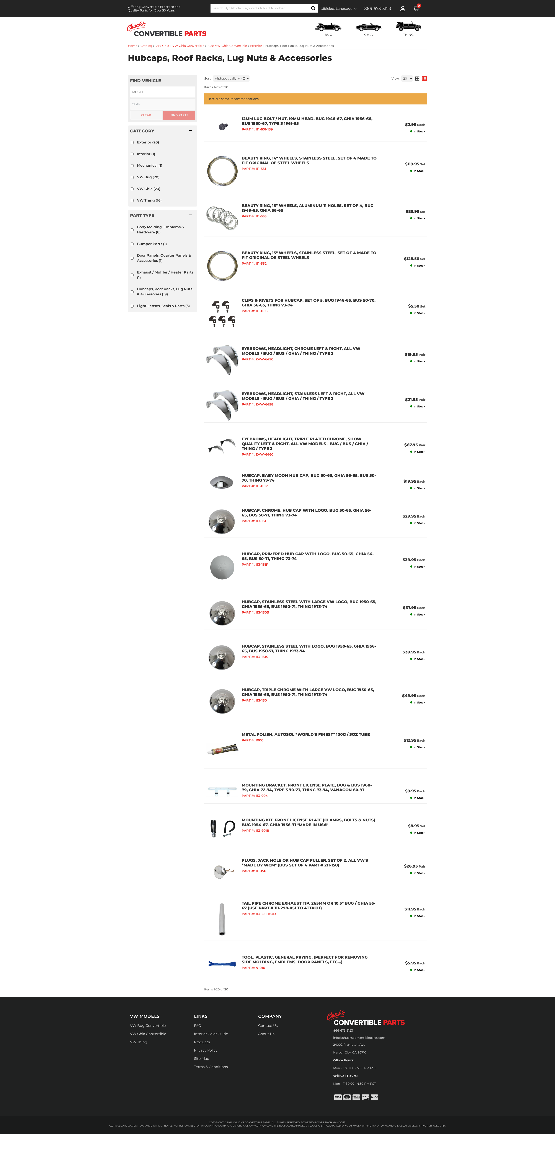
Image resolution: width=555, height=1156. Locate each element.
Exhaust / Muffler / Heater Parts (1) (165, 275)
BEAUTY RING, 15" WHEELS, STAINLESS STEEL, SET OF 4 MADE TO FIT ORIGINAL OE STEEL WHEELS (309, 255)
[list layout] (424, 78)
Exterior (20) (148, 142)
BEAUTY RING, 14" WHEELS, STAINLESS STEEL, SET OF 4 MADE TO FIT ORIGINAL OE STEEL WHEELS (309, 160)
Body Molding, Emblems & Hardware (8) (160, 229)
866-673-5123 (343, 1030)
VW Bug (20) (148, 177)
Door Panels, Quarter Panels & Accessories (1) (164, 258)
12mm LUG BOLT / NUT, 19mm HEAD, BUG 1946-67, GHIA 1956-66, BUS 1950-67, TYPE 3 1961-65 (307, 121)
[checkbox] (132, 142)
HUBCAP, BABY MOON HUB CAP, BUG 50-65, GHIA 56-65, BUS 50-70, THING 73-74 (309, 478)
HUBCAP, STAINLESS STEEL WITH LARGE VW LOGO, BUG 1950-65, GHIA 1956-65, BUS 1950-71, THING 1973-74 (309, 604)
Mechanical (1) (149, 165)
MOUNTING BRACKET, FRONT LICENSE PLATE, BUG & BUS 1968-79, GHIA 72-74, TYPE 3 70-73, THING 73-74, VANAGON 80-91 (307, 787)
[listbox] (162, 92)
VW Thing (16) (149, 200)
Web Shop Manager (332, 1122)
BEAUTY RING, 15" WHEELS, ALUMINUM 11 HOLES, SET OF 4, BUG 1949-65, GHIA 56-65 (308, 208)
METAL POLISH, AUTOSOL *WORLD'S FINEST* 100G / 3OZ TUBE (306, 734)
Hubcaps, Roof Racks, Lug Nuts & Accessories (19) (164, 291)
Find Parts (179, 115)
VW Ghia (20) (148, 189)
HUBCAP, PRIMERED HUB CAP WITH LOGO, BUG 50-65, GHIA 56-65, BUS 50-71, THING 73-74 (308, 556)
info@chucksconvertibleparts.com (359, 1037)
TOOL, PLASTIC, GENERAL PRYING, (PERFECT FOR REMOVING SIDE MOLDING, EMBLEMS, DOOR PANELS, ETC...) (305, 959)
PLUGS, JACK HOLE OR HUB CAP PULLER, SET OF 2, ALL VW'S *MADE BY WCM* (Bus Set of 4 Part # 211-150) (305, 863)
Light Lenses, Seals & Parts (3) (163, 306)
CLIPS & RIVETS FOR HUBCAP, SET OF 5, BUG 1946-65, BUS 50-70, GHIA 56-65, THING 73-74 (308, 303)
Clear (146, 115)
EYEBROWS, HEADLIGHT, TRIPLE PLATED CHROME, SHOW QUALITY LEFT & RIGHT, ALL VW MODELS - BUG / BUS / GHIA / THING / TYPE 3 (305, 444)
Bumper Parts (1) (152, 244)
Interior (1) (146, 154)
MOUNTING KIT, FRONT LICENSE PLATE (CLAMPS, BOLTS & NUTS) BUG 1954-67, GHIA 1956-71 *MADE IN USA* (308, 822)
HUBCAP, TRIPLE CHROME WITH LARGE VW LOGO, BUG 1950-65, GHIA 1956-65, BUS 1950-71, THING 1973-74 (308, 692)
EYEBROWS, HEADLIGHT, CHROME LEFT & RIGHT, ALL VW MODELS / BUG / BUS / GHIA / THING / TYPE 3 (301, 351)
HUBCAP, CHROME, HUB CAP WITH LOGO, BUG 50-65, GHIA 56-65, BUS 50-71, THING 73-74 (306, 513)
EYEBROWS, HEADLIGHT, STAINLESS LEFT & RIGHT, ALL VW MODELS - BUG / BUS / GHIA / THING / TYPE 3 (303, 396)
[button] (162, 130)
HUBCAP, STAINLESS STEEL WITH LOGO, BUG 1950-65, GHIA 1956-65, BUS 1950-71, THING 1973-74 (309, 648)
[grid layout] (417, 78)
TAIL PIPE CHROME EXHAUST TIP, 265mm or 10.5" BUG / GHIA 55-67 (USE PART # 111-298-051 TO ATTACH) (308, 905)
